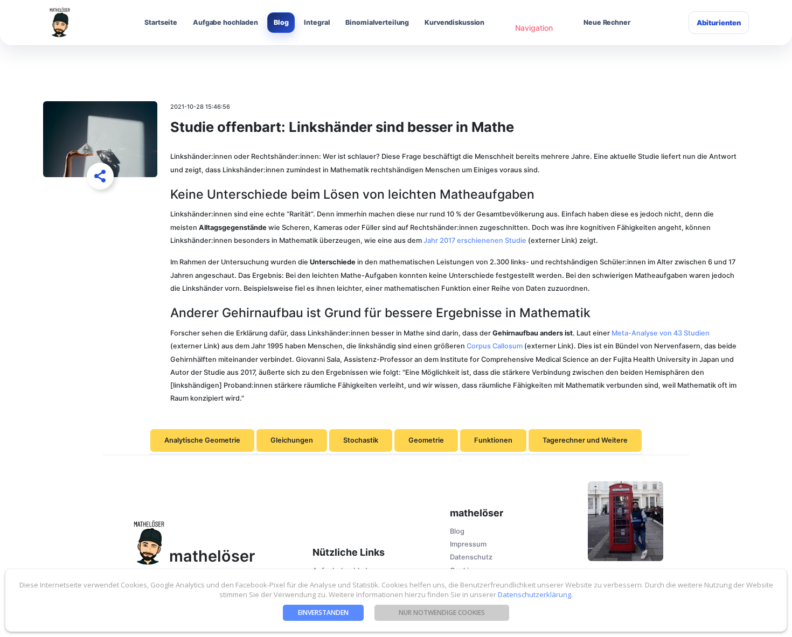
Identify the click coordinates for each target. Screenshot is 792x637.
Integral (317, 22)
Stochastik (360, 440)
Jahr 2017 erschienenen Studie (474, 240)
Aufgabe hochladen (225, 22)
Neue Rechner (606, 22)
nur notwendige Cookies (442, 612)
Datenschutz (471, 557)
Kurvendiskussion (454, 22)
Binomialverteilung (377, 22)
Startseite (160, 22)
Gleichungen (291, 440)
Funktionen (493, 440)
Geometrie (426, 440)
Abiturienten (719, 22)
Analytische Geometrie (202, 440)
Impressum (468, 544)
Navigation (534, 27)
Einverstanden (323, 612)
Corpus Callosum (495, 346)
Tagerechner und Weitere (585, 440)
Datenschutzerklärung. (534, 594)
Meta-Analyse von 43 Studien (661, 333)
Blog (281, 22)
